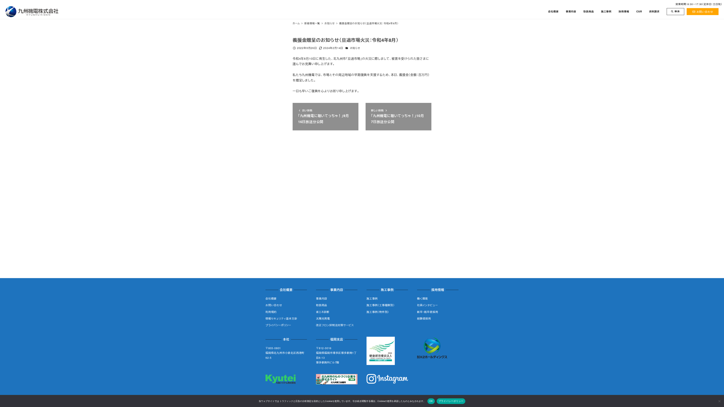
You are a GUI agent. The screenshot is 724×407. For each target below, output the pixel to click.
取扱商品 (321, 305)
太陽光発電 (323, 318)
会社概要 (271, 298)
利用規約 (271, 312)
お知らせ (355, 48)
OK (431, 400)
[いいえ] (719, 401)
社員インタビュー (427, 305)
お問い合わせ (704, 12)
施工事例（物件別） (378, 312)
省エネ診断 (322, 312)
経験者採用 (424, 318)
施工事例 (372, 298)
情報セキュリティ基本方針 (281, 318)
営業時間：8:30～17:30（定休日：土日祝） (699, 4)
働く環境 (422, 298)
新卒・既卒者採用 (427, 312)
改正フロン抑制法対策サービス (335, 325)
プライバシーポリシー (278, 325)
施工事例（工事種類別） (381, 305)
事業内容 (321, 298)
